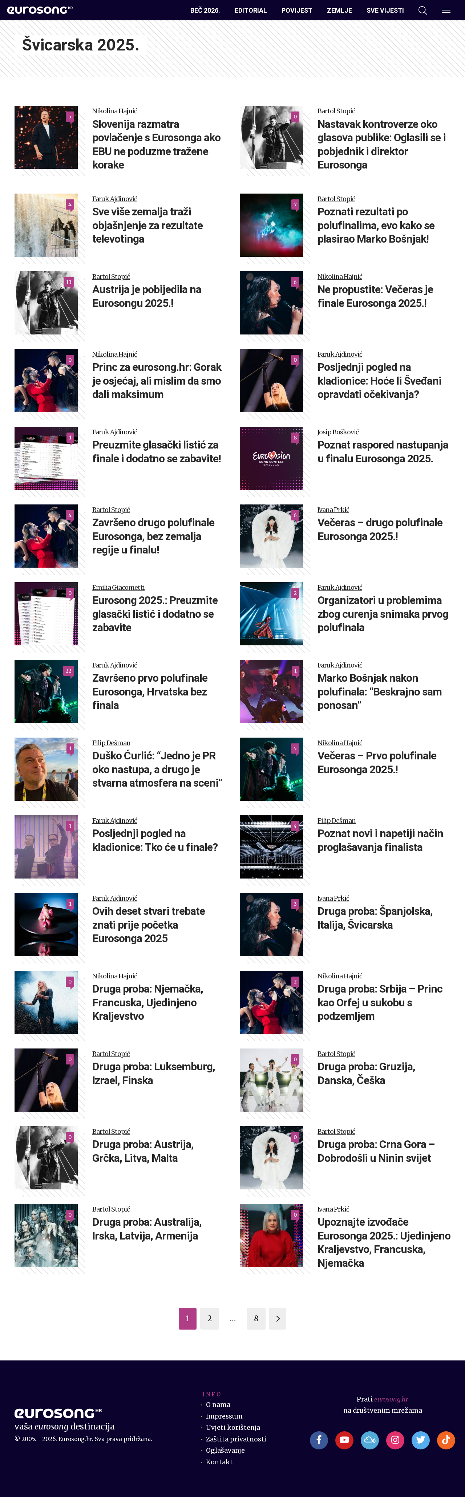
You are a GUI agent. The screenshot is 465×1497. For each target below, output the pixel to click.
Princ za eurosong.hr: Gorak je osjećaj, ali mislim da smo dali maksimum (156, 381)
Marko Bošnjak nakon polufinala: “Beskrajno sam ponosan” (380, 691)
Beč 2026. (205, 10)
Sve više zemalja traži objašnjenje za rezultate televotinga (147, 225)
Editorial (251, 10)
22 (69, 671)
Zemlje (339, 10)
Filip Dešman (111, 743)
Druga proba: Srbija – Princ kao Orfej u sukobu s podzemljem (380, 1002)
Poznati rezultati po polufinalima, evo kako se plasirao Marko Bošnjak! (376, 225)
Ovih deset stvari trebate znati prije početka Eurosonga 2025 (148, 925)
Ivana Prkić (333, 510)
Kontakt (219, 1462)
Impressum (224, 1416)
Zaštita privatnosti (236, 1439)
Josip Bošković (338, 432)
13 (69, 282)
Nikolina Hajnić (114, 111)
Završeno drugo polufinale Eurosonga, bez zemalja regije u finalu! (153, 536)
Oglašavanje (225, 1451)
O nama (218, 1405)
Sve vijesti (385, 10)
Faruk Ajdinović (114, 199)
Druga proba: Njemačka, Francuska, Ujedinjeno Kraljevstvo (147, 1002)
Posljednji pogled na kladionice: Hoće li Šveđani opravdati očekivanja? (379, 381)
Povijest (297, 10)
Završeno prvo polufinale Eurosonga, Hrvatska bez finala (149, 691)
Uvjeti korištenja (233, 1428)
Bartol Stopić (336, 111)
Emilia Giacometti (118, 588)
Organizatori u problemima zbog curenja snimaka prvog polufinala (383, 614)
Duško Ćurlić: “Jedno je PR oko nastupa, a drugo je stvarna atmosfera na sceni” (157, 769)
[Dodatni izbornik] (446, 10)
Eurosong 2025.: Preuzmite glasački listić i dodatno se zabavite (155, 614)
